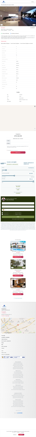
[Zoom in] (35, 128)
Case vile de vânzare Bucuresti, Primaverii (18, 374)
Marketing (22, 432)
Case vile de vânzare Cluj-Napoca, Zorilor (18, 377)
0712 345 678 (18, 136)
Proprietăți (3, 335)
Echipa (3, 342)
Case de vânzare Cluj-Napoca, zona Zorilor (26, 43)
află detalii (15, 431)
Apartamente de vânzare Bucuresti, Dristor (18, 367)
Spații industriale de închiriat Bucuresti (18, 404)
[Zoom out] (35, 130)
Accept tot (21, 434)
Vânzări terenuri (18, 379)
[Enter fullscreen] (35, 106)
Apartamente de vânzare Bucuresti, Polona (18, 365)
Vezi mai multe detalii (18, 275)
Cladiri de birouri (4, 339)
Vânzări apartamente (18, 361)
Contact (3, 348)
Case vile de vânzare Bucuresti (18, 373)
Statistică (18, 432)
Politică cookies (4, 352)
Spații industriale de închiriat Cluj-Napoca (18, 405)
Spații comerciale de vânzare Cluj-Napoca (18, 386)
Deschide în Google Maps (5, 315)
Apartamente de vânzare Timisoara (18, 366)
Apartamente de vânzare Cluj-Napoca (18, 364)
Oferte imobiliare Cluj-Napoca (5, 43)
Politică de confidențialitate (5, 354)
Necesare (14, 432)
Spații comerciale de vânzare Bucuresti (18, 388)
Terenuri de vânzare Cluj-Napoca (18, 380)
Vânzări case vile (18, 370)
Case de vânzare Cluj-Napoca (15, 43)
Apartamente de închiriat (18, 393)
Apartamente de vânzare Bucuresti (18, 363)
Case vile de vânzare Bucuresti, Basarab (18, 376)
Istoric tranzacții (4, 346)
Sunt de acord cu (13, 150)
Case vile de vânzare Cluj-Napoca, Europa (18, 375)
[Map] (18, 118)
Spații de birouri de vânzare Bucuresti (18, 387)
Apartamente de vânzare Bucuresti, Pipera (18, 368)
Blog (2, 344)
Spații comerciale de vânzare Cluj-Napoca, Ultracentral (18, 389)
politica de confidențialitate (15, 150)
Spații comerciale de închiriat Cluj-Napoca (18, 403)
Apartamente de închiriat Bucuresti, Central (18, 396)
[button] (1, 16)
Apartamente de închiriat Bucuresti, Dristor (18, 397)
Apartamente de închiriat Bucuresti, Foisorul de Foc (18, 395)
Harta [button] (34, 24)
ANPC (2, 350)
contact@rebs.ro (4, 312)
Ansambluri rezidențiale (5, 337)
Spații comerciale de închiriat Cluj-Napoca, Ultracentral (18, 406)
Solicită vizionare (18, 152)
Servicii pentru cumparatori (6, 340)
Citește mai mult (3, 41)
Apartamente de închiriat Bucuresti (18, 394)
